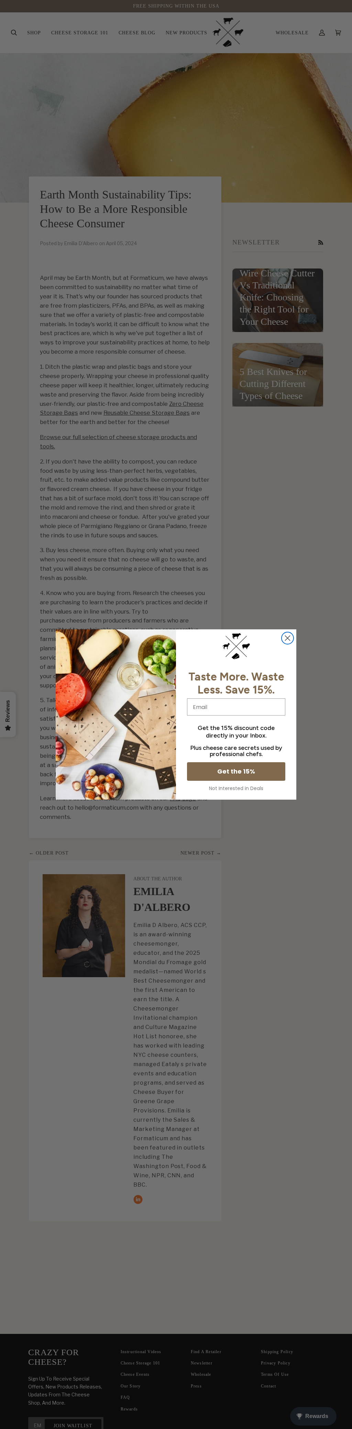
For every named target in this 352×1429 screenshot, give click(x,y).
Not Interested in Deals (236, 788)
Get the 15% (236, 771)
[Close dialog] (288, 638)
